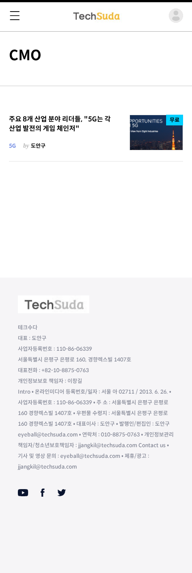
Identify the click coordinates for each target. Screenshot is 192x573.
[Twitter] (61, 492)
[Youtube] (23, 492)
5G (12, 145)
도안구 (38, 145)
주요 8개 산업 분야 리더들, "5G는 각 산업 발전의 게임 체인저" (60, 124)
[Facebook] (43, 492)
